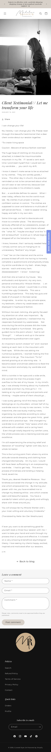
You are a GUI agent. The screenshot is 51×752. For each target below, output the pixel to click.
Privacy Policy (11, 684)
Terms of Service (13, 679)
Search (8, 668)
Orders (8, 705)
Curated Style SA (20, 747)
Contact (8, 690)
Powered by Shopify (35, 747)
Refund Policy (11, 673)
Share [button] (7, 119)
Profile (8, 711)
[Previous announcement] (4, 4)
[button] (5, 13)
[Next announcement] (46, 4)
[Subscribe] (39, 727)
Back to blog (27, 561)
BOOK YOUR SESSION (49, 241)
